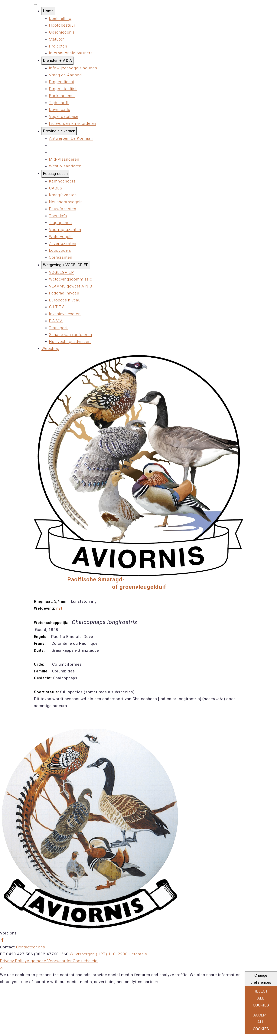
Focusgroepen (55, 173)
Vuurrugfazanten (65, 229)
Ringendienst (61, 82)
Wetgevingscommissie (70, 279)
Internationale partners (71, 53)
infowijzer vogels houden (73, 68)
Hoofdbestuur (62, 25)
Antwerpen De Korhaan (71, 138)
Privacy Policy (13, 961)
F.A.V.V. (56, 321)
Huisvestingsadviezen (70, 341)
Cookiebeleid (85, 961)
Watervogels (61, 236)
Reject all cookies (261, 998)
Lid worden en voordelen (72, 123)
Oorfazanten (60, 257)
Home (48, 11)
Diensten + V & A (57, 60)
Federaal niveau (64, 293)
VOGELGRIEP (61, 272)
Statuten (57, 39)
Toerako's (58, 216)
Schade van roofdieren (70, 334)
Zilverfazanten (62, 243)
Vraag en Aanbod (65, 75)
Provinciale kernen (59, 131)
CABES (55, 188)
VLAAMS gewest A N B (70, 286)
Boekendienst (62, 96)
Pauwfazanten (62, 209)
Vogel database (63, 116)
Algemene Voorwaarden (50, 961)
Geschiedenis (62, 32)
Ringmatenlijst (63, 89)
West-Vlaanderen (65, 166)
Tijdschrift (59, 102)
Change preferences (260, 979)
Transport (58, 328)
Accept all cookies (261, 1022)
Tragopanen (60, 222)
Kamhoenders (62, 181)
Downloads (59, 109)
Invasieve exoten (65, 314)
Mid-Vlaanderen (64, 159)
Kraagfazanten (63, 195)
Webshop (50, 348)
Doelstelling (60, 18)
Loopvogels (60, 250)
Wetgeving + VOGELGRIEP (66, 265)
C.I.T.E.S (57, 307)
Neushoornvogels (66, 202)
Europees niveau (65, 300)
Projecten (58, 46)
